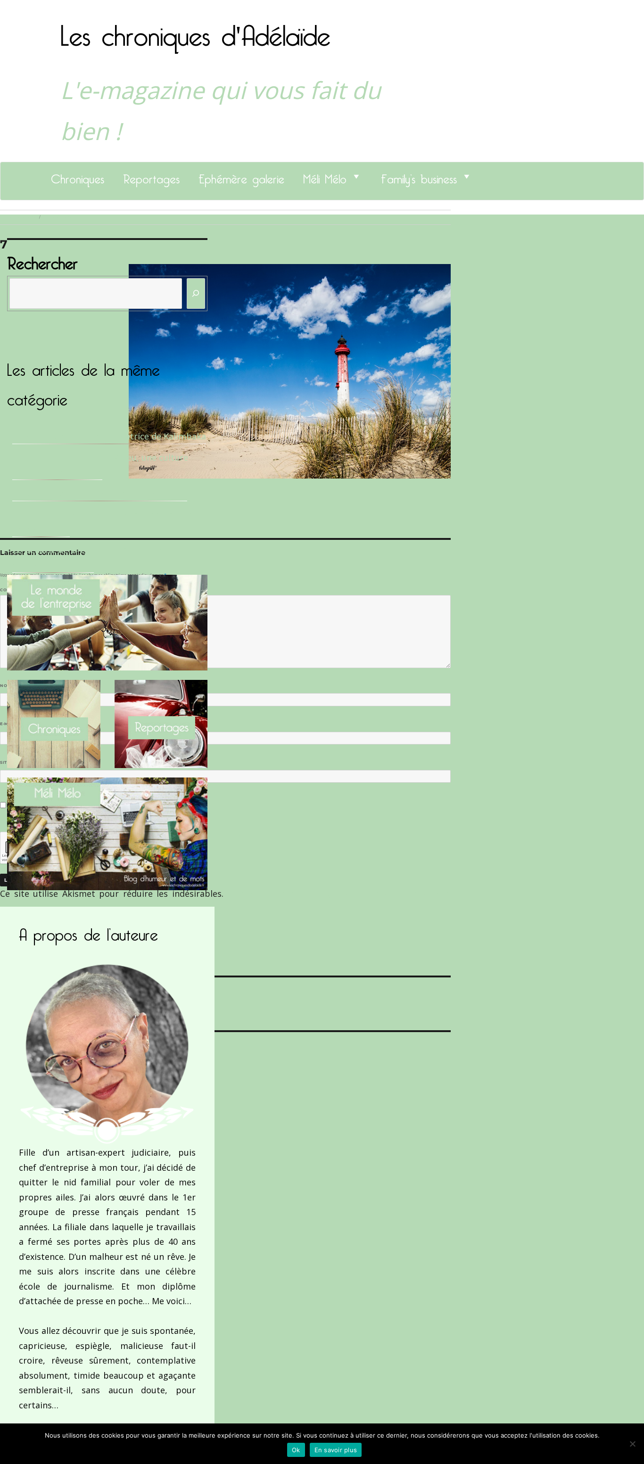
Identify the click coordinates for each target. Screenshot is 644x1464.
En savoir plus (335, 1450)
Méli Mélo (325, 176)
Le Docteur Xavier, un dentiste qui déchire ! (99, 493)
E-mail (10, 723)
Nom (7, 685)
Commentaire (19, 589)
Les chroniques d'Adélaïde (195, 29)
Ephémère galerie (241, 176)
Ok (296, 1450)
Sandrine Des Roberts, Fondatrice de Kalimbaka (109, 436)
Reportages (151, 176)
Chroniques (77, 176)
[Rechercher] (196, 293)
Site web (10, 762)
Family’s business (419, 176)
